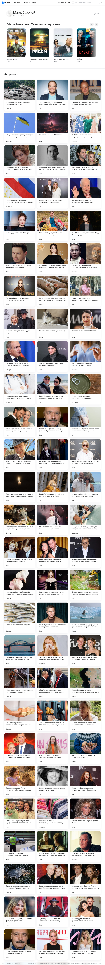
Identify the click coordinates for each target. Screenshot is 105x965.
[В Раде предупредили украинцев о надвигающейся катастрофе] (19, 128)
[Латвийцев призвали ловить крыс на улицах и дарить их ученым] (19, 520)
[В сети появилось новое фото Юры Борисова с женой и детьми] (52, 879)
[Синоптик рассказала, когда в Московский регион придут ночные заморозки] (19, 879)
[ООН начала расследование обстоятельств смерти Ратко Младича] (85, 846)
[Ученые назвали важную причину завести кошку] (52, 324)
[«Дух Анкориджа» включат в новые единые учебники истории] (52, 683)
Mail (3, 963)
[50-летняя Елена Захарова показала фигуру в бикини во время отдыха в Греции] (85, 781)
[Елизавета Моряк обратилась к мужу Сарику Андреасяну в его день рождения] (19, 814)
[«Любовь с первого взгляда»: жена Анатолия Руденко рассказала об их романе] (52, 193)
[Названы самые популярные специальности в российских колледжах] (19, 389)
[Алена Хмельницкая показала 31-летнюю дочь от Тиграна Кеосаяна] (52, 160)
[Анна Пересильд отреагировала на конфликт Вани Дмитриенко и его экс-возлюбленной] (85, 650)
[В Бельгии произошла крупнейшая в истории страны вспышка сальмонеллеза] (19, 716)
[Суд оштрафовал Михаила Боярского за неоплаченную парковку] (52, 912)
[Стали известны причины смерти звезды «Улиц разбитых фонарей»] (19, 487)
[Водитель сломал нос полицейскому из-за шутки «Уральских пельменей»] (19, 846)
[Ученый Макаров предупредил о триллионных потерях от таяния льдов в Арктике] (85, 618)
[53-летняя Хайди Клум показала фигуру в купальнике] (19, 912)
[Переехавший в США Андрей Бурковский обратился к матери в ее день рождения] (52, 95)
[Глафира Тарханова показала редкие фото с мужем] (19, 291)
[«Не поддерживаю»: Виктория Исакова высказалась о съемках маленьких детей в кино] (19, 226)
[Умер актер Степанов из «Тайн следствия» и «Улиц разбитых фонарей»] (19, 454)
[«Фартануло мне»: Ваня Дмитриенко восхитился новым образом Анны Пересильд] (85, 291)
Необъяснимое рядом (39, 59)
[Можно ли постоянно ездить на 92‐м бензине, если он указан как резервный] (52, 716)
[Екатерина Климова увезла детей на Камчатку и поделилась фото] (52, 258)
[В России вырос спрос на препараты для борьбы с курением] (85, 356)
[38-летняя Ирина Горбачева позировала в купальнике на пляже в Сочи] (52, 520)
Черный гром (12, 59)
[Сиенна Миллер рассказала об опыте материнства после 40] (85, 944)
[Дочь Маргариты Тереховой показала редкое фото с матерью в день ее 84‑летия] (19, 160)
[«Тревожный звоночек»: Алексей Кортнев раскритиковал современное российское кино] (85, 95)
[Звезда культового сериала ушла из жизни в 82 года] (52, 781)
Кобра (79, 59)
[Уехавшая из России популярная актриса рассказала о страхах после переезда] (52, 944)
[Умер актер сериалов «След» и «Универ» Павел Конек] (19, 258)
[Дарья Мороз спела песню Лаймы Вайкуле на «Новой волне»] (85, 454)
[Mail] (3, 2)
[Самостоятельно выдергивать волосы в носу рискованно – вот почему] (52, 650)
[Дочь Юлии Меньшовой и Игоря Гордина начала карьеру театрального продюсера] (19, 552)
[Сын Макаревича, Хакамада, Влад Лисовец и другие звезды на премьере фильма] (85, 226)
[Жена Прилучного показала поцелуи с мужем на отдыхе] (52, 552)
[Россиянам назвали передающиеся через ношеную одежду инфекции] (52, 814)
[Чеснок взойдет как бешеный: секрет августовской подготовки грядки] (19, 585)
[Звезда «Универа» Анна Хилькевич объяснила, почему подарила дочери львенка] (19, 781)
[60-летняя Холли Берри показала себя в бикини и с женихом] (85, 487)
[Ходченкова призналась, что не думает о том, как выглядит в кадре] (52, 585)
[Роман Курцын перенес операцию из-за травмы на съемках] (52, 618)
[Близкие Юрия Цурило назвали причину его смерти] (19, 944)
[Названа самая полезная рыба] (19, 618)
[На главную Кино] (8, 2)
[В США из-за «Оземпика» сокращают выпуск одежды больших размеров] (85, 128)
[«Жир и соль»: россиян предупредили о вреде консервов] (85, 389)
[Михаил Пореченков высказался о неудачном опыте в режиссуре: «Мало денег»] (85, 552)
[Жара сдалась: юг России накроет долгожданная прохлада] (19, 683)
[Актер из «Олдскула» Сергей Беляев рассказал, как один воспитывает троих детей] (52, 226)
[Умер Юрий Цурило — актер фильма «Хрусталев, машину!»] (52, 422)
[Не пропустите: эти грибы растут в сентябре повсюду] (85, 748)
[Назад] (92, 24)
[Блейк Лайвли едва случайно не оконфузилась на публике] (52, 487)
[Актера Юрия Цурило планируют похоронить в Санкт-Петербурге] (52, 846)
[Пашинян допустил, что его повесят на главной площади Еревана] (19, 356)
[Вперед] (96, 24)
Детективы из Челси (62, 59)
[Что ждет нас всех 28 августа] (52, 128)
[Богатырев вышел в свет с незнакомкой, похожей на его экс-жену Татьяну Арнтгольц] (85, 160)
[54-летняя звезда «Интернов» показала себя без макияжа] (85, 716)
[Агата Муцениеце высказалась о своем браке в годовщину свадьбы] (19, 422)
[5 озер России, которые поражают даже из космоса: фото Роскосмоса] (85, 683)
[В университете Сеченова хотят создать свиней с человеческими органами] (52, 291)
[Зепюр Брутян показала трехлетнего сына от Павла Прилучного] (85, 912)
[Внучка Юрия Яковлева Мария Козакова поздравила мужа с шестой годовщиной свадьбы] (85, 324)
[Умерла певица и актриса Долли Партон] (85, 814)
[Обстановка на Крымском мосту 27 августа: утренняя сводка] (19, 650)
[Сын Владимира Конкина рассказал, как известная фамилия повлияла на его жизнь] (85, 193)
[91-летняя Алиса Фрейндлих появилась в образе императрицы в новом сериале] (52, 454)
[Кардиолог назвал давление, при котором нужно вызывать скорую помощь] (85, 520)
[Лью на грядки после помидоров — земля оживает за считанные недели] (85, 585)
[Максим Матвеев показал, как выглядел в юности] (52, 356)
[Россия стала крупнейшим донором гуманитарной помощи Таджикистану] (19, 193)
